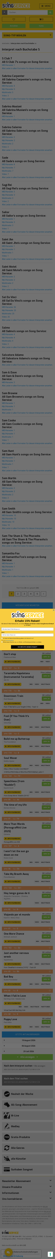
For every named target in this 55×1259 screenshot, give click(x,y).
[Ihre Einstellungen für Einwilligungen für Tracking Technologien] (50, 1254)
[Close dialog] (54, 610)
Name (2, 632)
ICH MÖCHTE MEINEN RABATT (27, 647)
